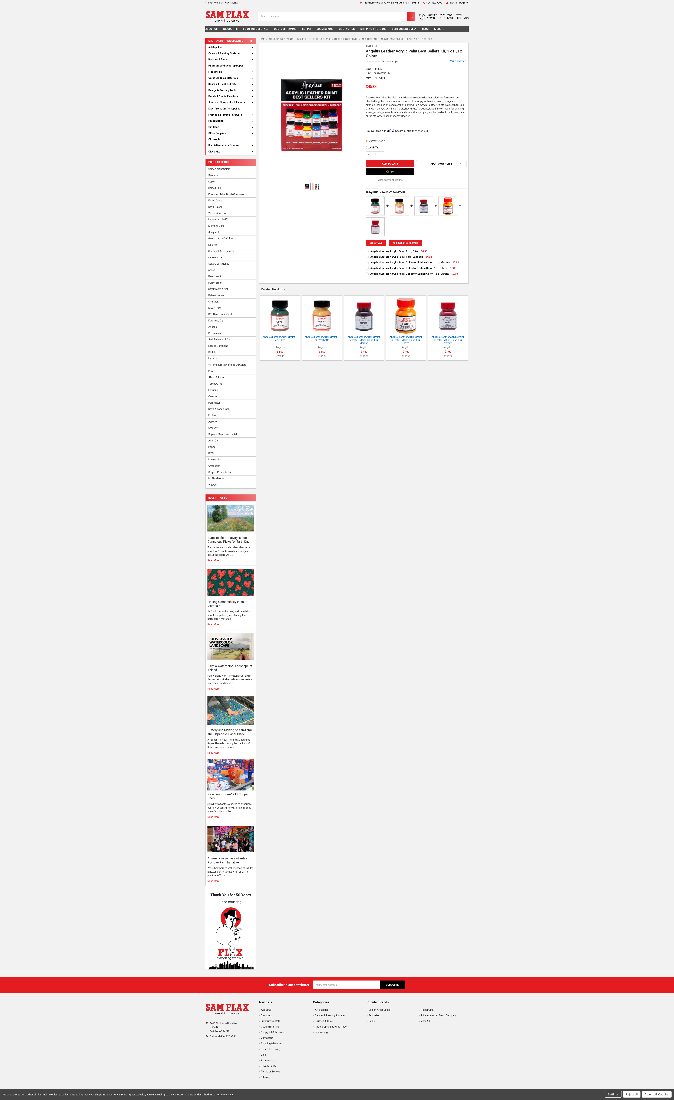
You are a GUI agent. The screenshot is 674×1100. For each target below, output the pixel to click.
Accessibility (268, 1060)
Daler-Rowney (216, 295)
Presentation (216, 120)
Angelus (212, 326)
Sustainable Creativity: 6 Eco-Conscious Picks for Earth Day (228, 540)
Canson (212, 396)
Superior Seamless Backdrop (224, 434)
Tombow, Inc (215, 383)
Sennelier (213, 175)
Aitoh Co (213, 440)
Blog (425, 29)
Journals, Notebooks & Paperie (226, 102)
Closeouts (214, 139)
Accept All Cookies (657, 1094)
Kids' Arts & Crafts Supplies (224, 108)
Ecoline (212, 415)
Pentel (212, 371)
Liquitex (212, 244)
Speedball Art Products (221, 251)
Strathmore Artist (218, 289)
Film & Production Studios (223, 145)
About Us (211, 29)
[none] (311, 114)
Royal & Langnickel (218, 409)
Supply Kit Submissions (317, 29)
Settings (613, 1094)
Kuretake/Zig (215, 320)
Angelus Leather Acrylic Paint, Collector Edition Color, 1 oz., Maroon (410, 262)
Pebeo (212, 447)
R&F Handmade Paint (220, 314)
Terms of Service (270, 1071)
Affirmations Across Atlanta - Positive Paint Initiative (227, 860)
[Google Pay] (390, 171)
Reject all (632, 1094)
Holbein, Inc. (214, 188)
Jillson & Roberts (217, 377)
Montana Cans (216, 225)
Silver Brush (215, 308)
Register (464, 2)
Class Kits (214, 151)
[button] (231, 937)
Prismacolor (215, 333)
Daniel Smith (215, 282)
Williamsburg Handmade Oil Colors (227, 364)
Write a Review (458, 61)
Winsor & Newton (217, 213)
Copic (211, 181)
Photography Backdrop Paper (225, 65)
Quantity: (372, 147)
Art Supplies (215, 47)
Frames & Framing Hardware (225, 114)
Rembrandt (214, 276)
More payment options (390, 179)
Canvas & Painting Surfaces (224, 53)
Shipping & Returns (373, 29)
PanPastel (214, 402)
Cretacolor (214, 465)
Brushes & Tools (218, 59)
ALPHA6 (213, 421)
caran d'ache (215, 257)
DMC (211, 453)
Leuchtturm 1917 (217, 219)
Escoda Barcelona (218, 345)
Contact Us (347, 29)
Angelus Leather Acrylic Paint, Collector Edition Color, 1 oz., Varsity (409, 273)
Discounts (230, 29)
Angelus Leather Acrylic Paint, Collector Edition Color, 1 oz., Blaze (408, 268)
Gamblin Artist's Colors (220, 238)
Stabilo (212, 352)
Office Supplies (217, 133)
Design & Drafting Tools (222, 90)
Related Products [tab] (273, 289)
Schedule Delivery (404, 29)
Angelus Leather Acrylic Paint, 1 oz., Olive (394, 251)
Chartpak (213, 301)
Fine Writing (215, 71)
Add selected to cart (405, 243)
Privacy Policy (268, 1066)
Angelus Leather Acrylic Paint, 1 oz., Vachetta (396, 256)
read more (213, 560)
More (437, 29)
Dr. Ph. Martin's (216, 478)
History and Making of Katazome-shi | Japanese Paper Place (230, 732)
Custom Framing (285, 29)
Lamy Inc (213, 358)
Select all (376, 243)
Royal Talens (215, 206)
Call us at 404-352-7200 (223, 1036)
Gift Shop (213, 127)
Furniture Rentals (255, 29)
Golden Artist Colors (219, 169)
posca (211, 270)
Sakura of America (218, 263)
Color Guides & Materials (223, 78)
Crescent (213, 428)
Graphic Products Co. (219, 472)
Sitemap (265, 1077)
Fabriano (213, 390)
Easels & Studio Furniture (223, 96)
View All (212, 484)
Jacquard (213, 232)
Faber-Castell (215, 200)
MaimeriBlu (214, 459)
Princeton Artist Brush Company (226, 194)
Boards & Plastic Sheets (222, 84)
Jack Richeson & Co (219, 339)
